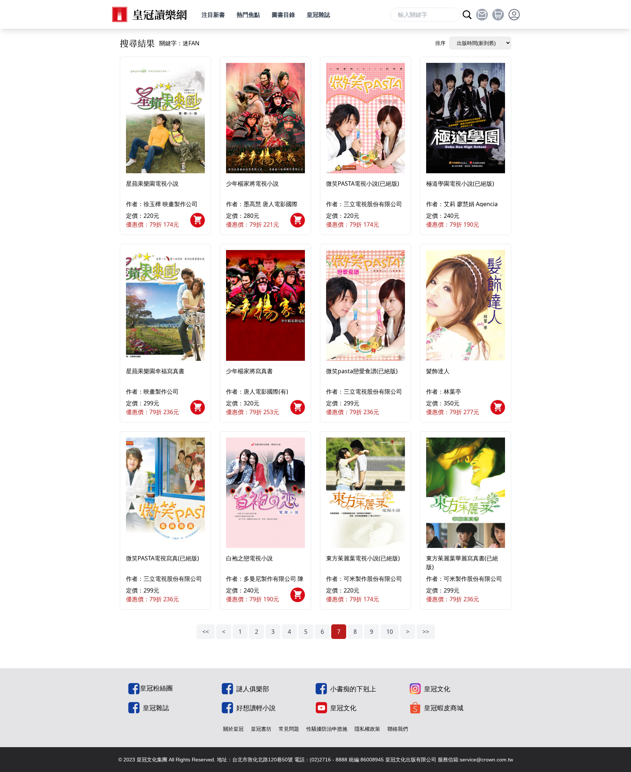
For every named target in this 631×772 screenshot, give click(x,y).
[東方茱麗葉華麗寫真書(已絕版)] (465, 493)
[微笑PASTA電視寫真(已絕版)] (165, 493)
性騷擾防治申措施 (326, 728)
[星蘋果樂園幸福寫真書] (165, 305)
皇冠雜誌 (318, 15)
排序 (440, 42)
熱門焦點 (248, 15)
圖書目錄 (283, 15)
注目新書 (213, 15)
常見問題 (289, 728)
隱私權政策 (367, 728)
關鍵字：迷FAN (179, 43)
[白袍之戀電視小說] (265, 493)
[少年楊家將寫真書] (265, 305)
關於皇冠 (233, 728)
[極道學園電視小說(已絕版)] (465, 118)
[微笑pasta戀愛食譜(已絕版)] (365, 305)
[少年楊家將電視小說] (265, 118)
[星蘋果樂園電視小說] (165, 118)
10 (389, 632)
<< (205, 632)
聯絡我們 (397, 728)
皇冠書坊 (261, 728)
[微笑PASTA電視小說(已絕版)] (365, 118)
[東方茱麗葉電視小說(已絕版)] (365, 493)
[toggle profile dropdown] (514, 14)
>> (425, 632)
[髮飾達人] (465, 305)
